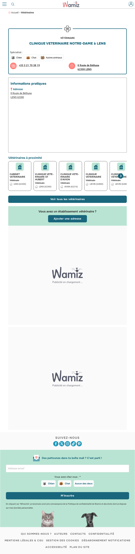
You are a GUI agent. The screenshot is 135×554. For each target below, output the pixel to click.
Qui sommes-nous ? (36, 534)
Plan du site (80, 547)
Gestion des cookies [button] (62, 540)
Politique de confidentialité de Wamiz (84, 504)
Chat (67, 483)
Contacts (78, 534)
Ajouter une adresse (67, 218)
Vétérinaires (27, 12)
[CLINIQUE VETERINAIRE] (96, 167)
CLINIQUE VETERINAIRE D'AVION (69, 177)
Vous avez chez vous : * (67, 476)
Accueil (14, 12)
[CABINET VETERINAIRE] (20, 167)
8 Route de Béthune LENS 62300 (21, 95)
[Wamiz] (72, 4)
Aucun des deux (84, 483)
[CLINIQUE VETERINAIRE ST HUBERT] (45, 167)
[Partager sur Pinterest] (79, 443)
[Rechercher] (13, 4)
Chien (51, 483)
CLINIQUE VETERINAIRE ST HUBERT (44, 177)
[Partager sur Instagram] (67, 443)
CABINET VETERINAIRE (17, 175)
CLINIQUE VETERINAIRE (93, 175)
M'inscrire (67, 495)
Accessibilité (56, 547)
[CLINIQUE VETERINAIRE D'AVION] (70, 167)
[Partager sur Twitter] (61, 443)
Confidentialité (101, 534)
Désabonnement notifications (106, 540)
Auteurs (61, 534)
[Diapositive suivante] (120, 176)
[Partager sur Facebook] (55, 443)
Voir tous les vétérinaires (67, 199)
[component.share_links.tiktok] (73, 443)
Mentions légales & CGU (24, 540)
